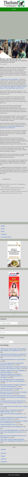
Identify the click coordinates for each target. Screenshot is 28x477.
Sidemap (3, 456)
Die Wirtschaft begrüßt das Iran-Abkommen (10, 426)
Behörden (8, 184)
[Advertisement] (14, 25)
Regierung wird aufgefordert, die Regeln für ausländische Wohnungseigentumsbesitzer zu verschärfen (11, 376)
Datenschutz (4, 461)
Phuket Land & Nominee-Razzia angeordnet (11, 413)
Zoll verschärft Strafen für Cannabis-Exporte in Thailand (13, 406)
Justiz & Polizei (13, 184)
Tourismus (2, 186)
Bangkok (3, 184)
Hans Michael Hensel (6, 237)
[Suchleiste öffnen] (26, 9)
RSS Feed (3, 453)
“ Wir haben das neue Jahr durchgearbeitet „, (9, 79)
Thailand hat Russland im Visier (8, 424)
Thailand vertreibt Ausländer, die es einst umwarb (12, 359)
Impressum (3, 459)
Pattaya (3, 228)
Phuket (2, 231)
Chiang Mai (3, 234)
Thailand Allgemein (21, 184)
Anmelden (3, 449)
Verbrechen (7, 186)
